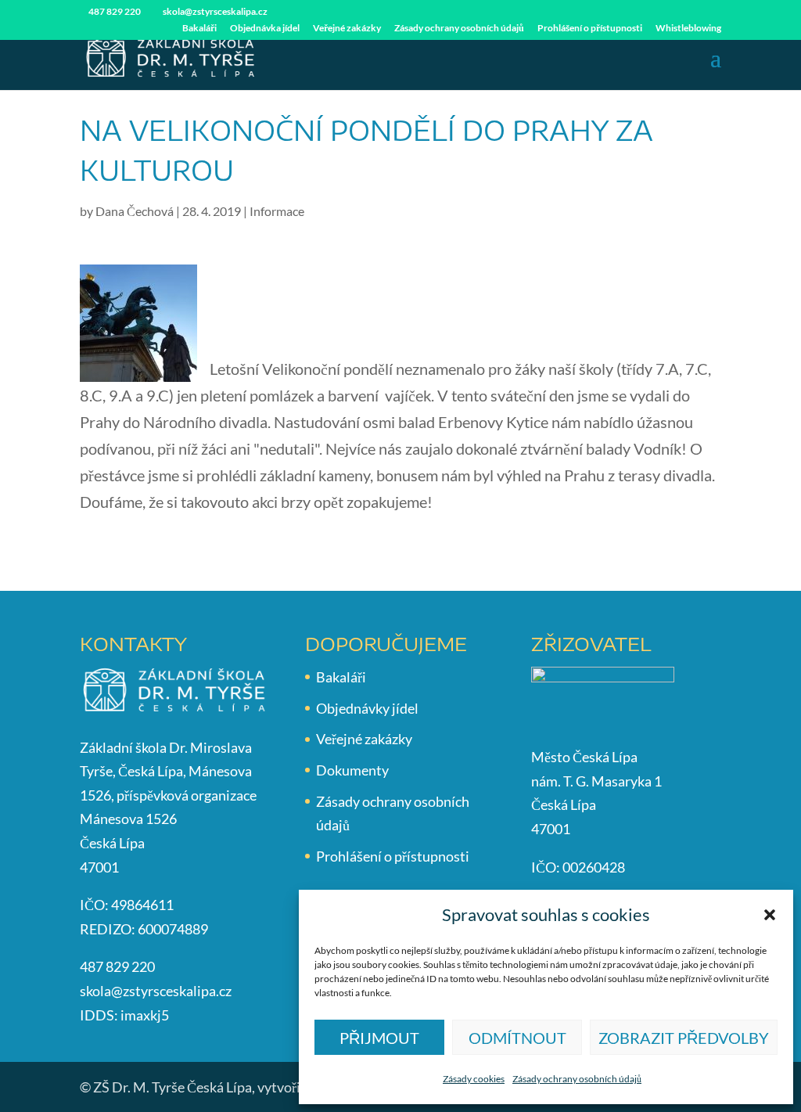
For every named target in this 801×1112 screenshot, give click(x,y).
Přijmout (379, 1037)
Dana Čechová (134, 210)
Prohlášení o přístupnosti (589, 28)
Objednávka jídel (265, 28)
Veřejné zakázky (347, 28)
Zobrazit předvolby (683, 1037)
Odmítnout (517, 1037)
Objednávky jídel (367, 708)
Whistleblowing (688, 28)
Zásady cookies (474, 1079)
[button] (770, 915)
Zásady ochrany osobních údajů (576, 1079)
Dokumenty (352, 770)
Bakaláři (199, 28)
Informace (277, 210)
